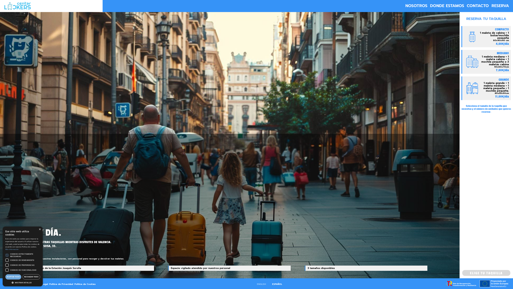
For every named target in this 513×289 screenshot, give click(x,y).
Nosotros (416, 6)
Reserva (500, 6)
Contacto (478, 6)
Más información (12, 249)
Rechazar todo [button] (31, 277)
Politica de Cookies (85, 284)
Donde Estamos (447, 6)
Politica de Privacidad (61, 284)
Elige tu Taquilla (486, 273)
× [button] (40, 229)
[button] (22, 282)
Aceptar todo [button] (13, 277)
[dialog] (23, 256)
